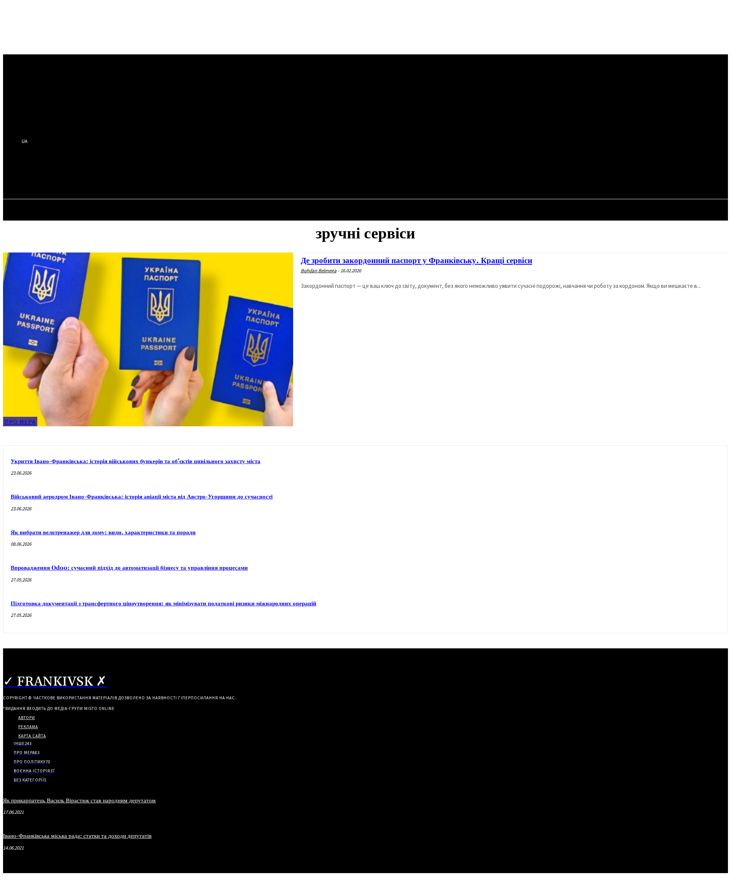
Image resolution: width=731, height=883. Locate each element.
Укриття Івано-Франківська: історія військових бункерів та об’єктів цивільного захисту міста (135, 461)
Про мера (20, 422)
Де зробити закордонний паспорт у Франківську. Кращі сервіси (416, 261)
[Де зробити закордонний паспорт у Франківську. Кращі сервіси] (148, 339)
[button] (212, 173)
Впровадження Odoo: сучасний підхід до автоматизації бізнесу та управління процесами (129, 568)
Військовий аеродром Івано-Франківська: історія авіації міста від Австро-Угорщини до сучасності (142, 496)
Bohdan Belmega (319, 270)
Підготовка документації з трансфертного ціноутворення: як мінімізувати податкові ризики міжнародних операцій (163, 603)
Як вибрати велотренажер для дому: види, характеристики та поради (103, 532)
